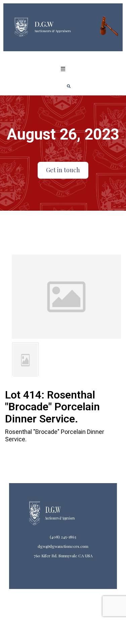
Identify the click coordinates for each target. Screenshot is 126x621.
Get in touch (63, 170)
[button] (63, 69)
